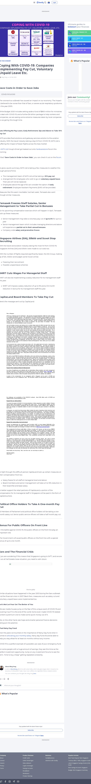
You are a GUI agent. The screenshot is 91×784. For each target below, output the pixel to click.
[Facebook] (5, 781)
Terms (2, 768)
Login (54, 2)
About (1, 758)
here (42, 735)
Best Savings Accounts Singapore (77, 767)
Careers (2, 763)
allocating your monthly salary (19, 636)
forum (58, 157)
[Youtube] (18, 781)
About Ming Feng (10, 666)
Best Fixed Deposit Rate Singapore (78, 758)
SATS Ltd (4, 149)
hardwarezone (42, 149)
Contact (2, 760)
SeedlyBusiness (50, 758)
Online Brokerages (28, 760)
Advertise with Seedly (52, 760)
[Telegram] (14, 781)
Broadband (26, 771)
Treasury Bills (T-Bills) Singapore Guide (79, 760)
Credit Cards (26, 758)
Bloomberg (14, 669)
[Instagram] (10, 781)
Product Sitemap (27, 776)
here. (35, 673)
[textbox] (32, 685)
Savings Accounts (28, 768)
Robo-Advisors (27, 763)
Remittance (26, 773)
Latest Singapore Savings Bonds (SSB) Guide (79, 764)
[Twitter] (1, 781)
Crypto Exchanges (28, 766)
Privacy (2, 766)
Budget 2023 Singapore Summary (78, 770)
